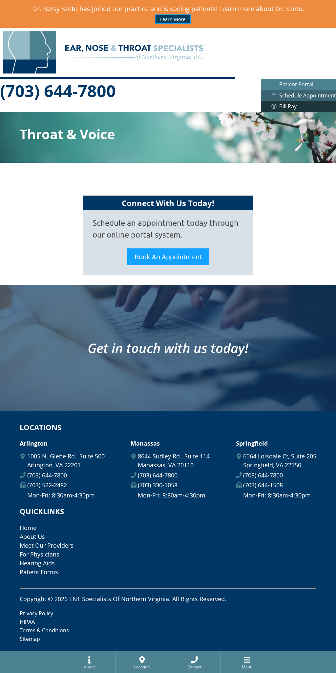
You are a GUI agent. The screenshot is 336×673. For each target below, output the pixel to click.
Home (28, 528)
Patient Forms (39, 572)
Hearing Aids (37, 563)
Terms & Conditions (44, 630)
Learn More (172, 19)
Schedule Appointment (307, 95)
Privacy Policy (36, 613)
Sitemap (30, 638)
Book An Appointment (168, 256)
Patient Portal (296, 84)
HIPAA (27, 621)
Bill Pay (288, 106)
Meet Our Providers (47, 545)
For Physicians (39, 554)
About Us (32, 536)
